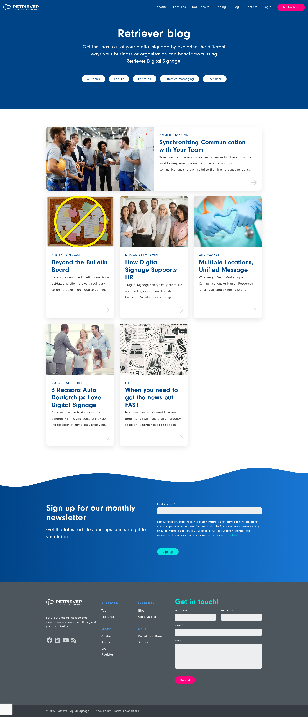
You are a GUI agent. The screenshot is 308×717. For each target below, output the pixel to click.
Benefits (160, 7)
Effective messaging (179, 79)
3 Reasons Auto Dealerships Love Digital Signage (76, 397)
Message (180, 640)
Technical (214, 79)
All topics (93, 79)
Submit (185, 680)
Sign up (168, 552)
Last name (227, 610)
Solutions (199, 7)
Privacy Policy (231, 535)
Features (179, 7)
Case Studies (147, 617)
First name (181, 610)
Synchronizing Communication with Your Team (202, 145)
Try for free (291, 7)
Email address (166, 504)
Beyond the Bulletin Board (80, 266)
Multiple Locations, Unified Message (226, 266)
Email (179, 625)
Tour (104, 610)
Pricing (221, 7)
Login (267, 7)
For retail (144, 79)
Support (144, 642)
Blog (235, 7)
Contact (251, 7)
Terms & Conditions (126, 711)
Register (107, 655)
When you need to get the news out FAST (151, 397)
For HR (119, 79)
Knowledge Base (150, 636)
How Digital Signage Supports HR (151, 270)
